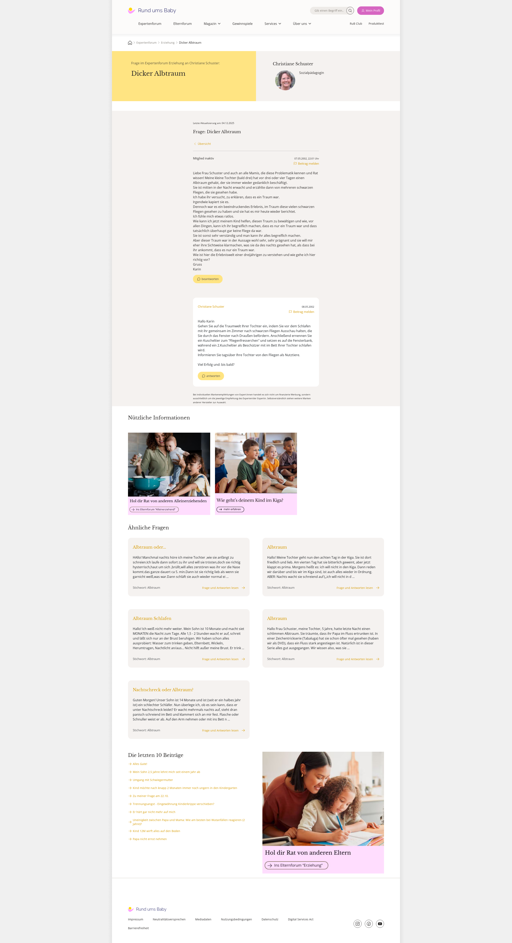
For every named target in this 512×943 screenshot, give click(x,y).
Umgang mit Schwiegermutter (153, 780)
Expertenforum (149, 23)
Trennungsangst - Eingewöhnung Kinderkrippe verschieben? (173, 804)
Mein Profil (373, 10)
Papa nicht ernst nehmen (150, 839)
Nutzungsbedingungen (236, 919)
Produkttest (376, 23)
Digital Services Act (300, 919)
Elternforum (182, 23)
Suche (350, 10)
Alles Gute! (140, 764)
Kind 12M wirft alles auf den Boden (156, 831)
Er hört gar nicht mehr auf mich (154, 812)
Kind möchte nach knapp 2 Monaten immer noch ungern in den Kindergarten (185, 788)
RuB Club (356, 23)
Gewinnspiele (242, 23)
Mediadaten (203, 919)
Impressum (135, 919)
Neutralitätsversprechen (169, 919)
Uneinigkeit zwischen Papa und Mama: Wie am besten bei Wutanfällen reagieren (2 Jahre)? (189, 822)
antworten (213, 376)
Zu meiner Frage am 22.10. (151, 796)
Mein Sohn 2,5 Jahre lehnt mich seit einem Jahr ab (166, 772)
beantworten (210, 279)
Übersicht (204, 144)
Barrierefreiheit (138, 928)
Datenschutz (270, 919)
